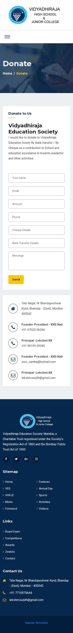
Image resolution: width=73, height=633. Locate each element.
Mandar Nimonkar (36, 623)
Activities (44, 502)
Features (44, 481)
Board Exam (12, 531)
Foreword (11, 508)
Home (7, 73)
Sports (43, 495)
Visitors (43, 508)
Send (16, 279)
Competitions (13, 538)
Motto (9, 502)
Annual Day (46, 488)
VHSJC (9, 495)
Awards (10, 545)
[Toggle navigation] (7, 37)
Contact (10, 558)
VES (7, 488)
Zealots (10, 551)
